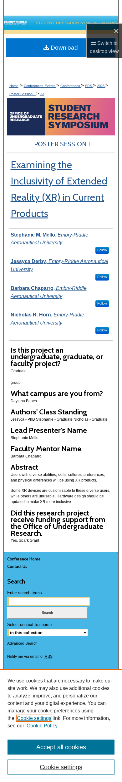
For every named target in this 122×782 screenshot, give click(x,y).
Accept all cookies (61, 747)
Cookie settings (34, 718)
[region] (61, 725)
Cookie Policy (42, 725)
